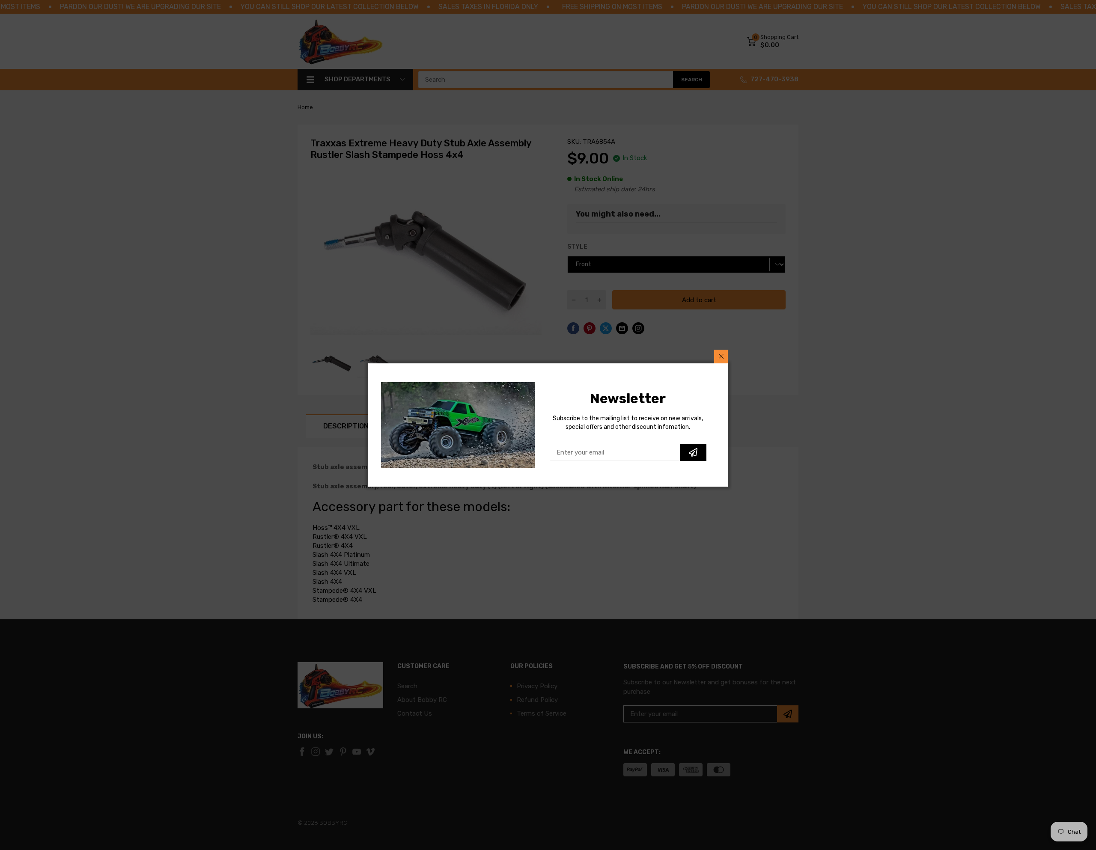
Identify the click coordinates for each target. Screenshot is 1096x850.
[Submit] (693, 452)
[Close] (721, 356)
